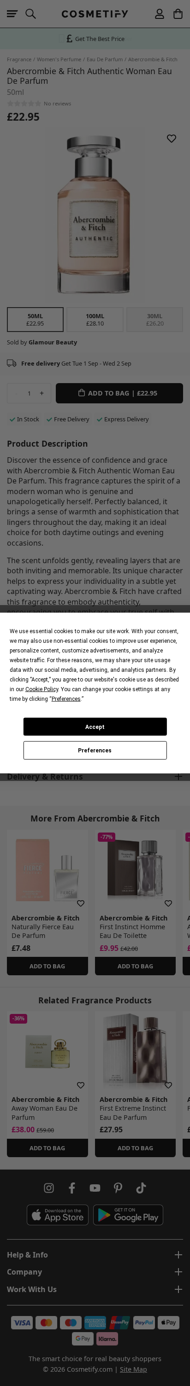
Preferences (95, 750)
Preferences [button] (66, 699)
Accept (95, 726)
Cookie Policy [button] (41, 689)
